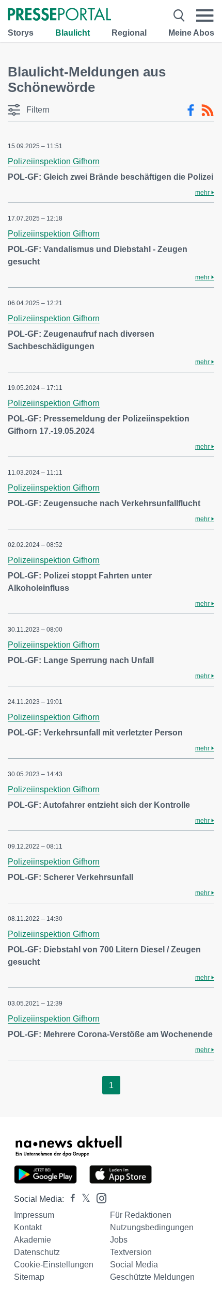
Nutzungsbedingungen (152, 1227)
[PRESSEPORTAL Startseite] (59, 15)
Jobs (119, 1239)
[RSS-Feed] (207, 110)
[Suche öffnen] (179, 15)
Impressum (34, 1215)
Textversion (131, 1252)
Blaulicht (72, 32)
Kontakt (28, 1227)
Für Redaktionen (140, 1215)
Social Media (134, 1264)
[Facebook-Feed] (191, 110)
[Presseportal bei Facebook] (69, 1199)
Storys (21, 32)
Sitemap (29, 1277)
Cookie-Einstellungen (53, 1264)
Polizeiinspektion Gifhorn (54, 161)
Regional (129, 32)
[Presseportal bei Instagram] (98, 1197)
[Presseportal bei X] (82, 1199)
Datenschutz (37, 1252)
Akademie (32, 1239)
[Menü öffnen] (205, 15)
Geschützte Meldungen (152, 1277)
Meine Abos (191, 32)
